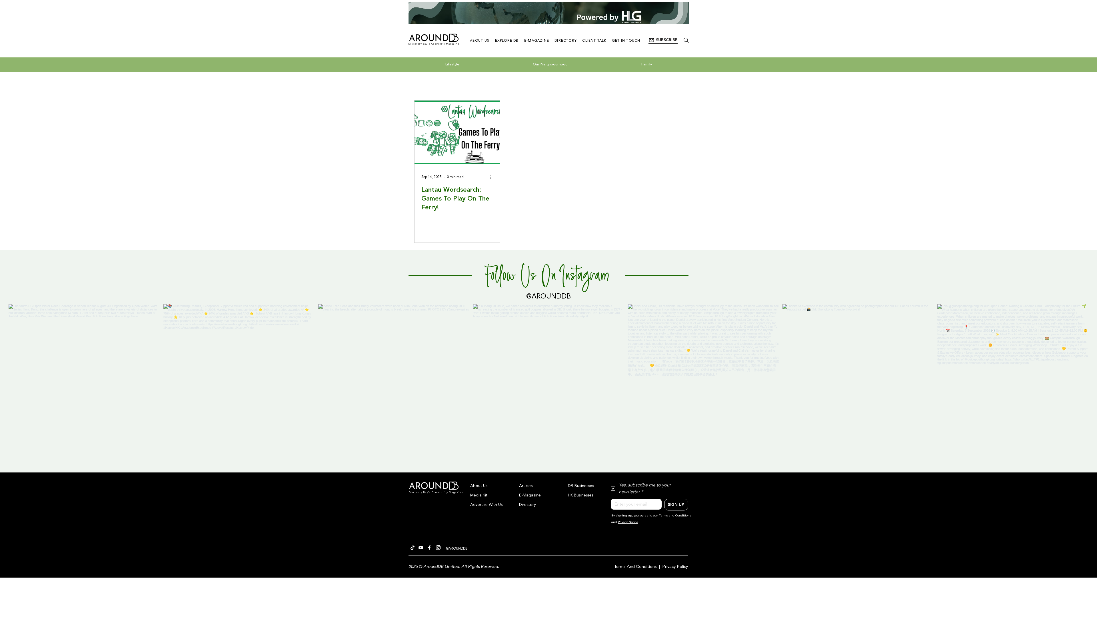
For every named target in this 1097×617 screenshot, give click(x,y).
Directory (527, 505)
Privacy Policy (675, 567)
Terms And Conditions (635, 567)
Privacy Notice (628, 522)
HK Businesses (580, 495)
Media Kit (478, 495)
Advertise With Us (486, 505)
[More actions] (492, 177)
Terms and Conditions (675, 515)
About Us (478, 486)
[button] (663, 40)
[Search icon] (686, 40)
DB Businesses (581, 486)
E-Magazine (530, 495)
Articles (526, 486)
